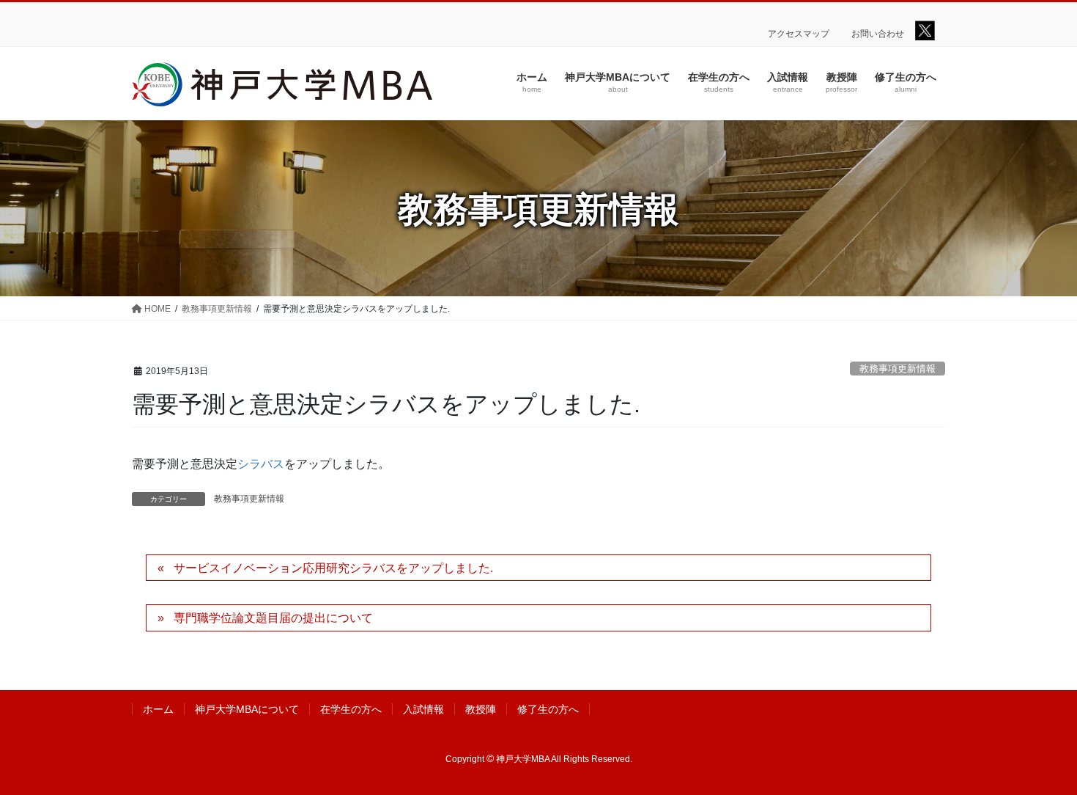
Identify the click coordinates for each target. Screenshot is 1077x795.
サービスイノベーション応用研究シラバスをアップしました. (333, 568)
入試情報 (423, 709)
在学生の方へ (351, 709)
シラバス (260, 464)
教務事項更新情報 (897, 368)
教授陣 (480, 709)
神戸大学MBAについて (247, 709)
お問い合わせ (877, 34)
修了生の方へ (548, 709)
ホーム (158, 709)
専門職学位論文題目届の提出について (273, 618)
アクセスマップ (798, 34)
